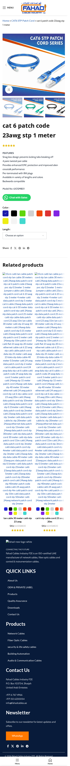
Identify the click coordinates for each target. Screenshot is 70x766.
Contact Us (13, 614)
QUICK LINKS (21, 571)
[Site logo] (34, 7)
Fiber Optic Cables (17, 640)
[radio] (5, 213)
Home (6, 20)
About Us (13, 580)
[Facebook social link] (11, 248)
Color (5, 207)
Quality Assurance (17, 600)
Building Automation (19, 653)
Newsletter (18, 712)
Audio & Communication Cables (25, 660)
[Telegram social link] (28, 248)
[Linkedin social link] (24, 248)
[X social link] (15, 248)
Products (12, 594)
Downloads (14, 607)
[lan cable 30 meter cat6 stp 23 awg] (18, 388)
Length (6, 229)
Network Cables (16, 633)
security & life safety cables (22, 646)
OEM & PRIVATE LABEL (20, 587)
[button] (6, 64)
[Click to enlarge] (9, 89)
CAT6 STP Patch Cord (22, 20)
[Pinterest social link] (20, 248)
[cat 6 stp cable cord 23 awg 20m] (50, 388)
